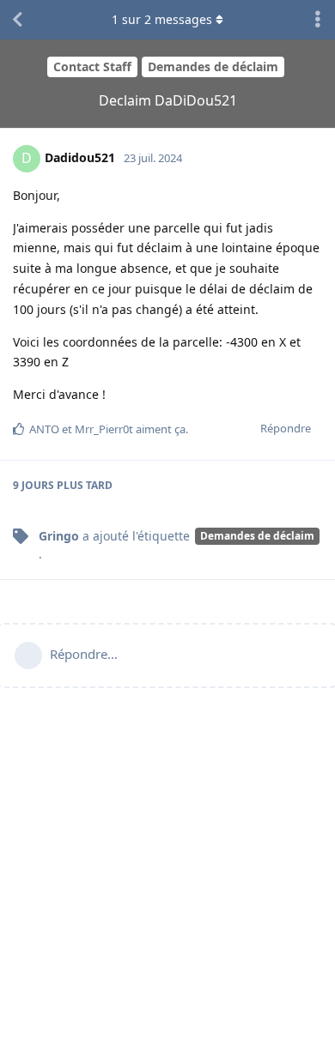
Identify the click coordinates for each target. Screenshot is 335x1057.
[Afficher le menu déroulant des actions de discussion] (318, 19)
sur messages (162, 19)
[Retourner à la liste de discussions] (17, 19)
